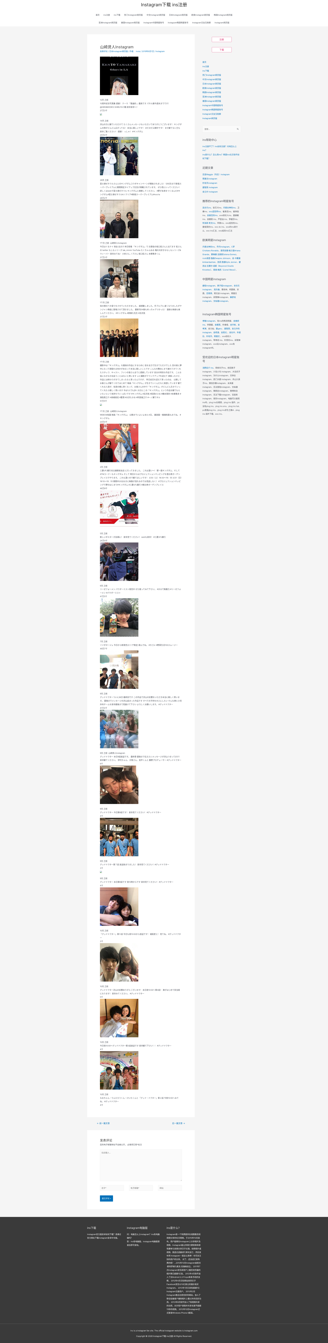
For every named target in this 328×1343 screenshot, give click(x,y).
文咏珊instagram (220, 301)
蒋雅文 (217, 336)
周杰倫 (217, 289)
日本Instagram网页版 (178, 15)
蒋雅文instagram (209, 178)
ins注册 (106, 15)
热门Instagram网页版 (133, 15)
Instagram (160, 51)
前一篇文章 (103, 1123)
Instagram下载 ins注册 (164, 4)
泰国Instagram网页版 (130, 22)
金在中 (232, 332)
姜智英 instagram (210, 187)
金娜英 (218, 325)
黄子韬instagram (224, 285)
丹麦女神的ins (229, 207)
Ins (131, 1330)
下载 (221, 49)
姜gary (219, 328)
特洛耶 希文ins (208, 223)
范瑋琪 (209, 293)
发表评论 (104, 51)
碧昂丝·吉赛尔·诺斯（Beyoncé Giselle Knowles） (221, 266)
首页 (98, 15)
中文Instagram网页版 (156, 15)
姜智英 (227, 328)
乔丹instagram (223, 246)
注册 (221, 39)
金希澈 (216, 332)
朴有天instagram (209, 183)
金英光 (224, 332)
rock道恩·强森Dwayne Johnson (216, 258)
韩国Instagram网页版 (223, 15)
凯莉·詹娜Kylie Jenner (227, 262)
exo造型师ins (215, 211)
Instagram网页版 (222, 22)
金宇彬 (233, 325)
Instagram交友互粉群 (201, 22)
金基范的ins (212, 215)
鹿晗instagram (208, 285)
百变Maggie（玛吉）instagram (216, 174)
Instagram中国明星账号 (154, 22)
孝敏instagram (208, 321)
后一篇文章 (178, 1123)
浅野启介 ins (207, 368)
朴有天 (209, 336)
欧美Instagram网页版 (200, 15)
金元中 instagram (210, 192)
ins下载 (117, 15)
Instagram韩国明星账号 (178, 22)
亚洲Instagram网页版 (108, 22)
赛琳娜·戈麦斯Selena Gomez (223, 254)
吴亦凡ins (206, 207)
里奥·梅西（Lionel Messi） (224, 270)
